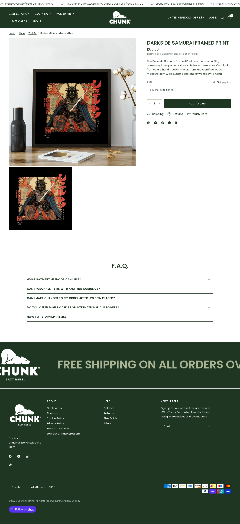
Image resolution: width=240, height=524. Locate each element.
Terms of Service (58, 428)
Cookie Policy (55, 418)
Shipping (167, 53)
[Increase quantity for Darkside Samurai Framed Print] (159, 104)
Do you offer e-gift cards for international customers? (73, 307)
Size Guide (110, 418)
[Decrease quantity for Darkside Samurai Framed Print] (149, 104)
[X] (156, 123)
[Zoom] (129, 45)
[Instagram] (29, 456)
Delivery (109, 408)
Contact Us (54, 408)
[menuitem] (20, 14)
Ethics (107, 423)
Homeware (63, 13)
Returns (109, 413)
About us (53, 413)
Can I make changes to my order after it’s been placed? (71, 298)
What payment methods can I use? (54, 279)
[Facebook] (149, 123)
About (36, 21)
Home (12, 33)
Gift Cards (19, 21)
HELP (107, 401)
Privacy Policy (55, 423)
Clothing (41, 13)
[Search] (222, 17)
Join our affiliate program (63, 433)
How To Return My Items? (46, 317)
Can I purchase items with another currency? (63, 289)
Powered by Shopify (68, 501)
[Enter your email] (208, 426)
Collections (18, 13)
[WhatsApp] (170, 123)
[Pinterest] (163, 123)
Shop (22, 33)
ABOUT (52, 401)
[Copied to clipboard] (177, 123)
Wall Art (32, 33)
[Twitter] (21, 456)
